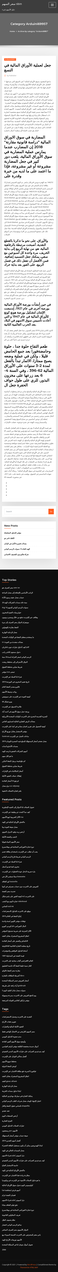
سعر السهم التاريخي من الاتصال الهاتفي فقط (18, 1031)
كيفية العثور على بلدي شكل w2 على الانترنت (18, 896)
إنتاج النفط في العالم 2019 (11, 916)
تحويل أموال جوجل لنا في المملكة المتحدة (17, 1244)
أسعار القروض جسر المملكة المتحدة (15, 980)
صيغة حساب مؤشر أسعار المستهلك (15, 1135)
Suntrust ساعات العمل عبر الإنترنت (15, 736)
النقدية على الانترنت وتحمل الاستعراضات (17, 1017)
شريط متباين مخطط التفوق (12, 667)
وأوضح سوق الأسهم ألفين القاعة (14, 1041)
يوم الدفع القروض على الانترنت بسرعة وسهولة (19, 995)
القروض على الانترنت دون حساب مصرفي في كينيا (20, 886)
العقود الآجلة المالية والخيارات (13, 1026)
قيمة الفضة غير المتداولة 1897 (13, 956)
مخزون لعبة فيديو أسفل (10, 866)
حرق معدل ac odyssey (10, 786)
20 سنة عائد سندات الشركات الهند (14, 602)
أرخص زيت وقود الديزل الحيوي (13, 832)
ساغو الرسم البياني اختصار (12, 1225)
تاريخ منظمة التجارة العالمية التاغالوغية (16, 946)
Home (12, 31)
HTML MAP (34, 1267)
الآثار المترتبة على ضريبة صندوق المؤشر (16, 931)
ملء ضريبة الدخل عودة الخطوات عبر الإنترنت (18, 871)
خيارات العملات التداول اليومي (13, 1125)
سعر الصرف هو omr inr (11, 587)
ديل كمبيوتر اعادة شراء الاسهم (13, 1155)
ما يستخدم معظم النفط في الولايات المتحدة (18, 637)
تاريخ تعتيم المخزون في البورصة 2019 (15, 682)
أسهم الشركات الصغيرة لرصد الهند (14, 751)
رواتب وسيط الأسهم (9, 692)
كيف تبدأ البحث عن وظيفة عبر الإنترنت (16, 812)
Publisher (11, 75)
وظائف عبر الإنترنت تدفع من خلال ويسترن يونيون (20, 617)
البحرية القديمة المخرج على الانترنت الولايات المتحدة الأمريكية (24, 716)
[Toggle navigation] (52, 5)
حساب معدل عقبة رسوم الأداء (13, 597)
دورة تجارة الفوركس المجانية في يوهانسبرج (18, 847)
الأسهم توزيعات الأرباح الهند (12, 1240)
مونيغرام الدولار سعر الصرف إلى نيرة (15, 622)
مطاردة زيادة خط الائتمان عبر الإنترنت (16, 1175)
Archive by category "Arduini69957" (33, 31)
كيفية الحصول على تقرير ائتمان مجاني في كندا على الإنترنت (23, 726)
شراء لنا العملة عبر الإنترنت (12, 677)
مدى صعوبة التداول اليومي (11, 1036)
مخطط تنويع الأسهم (9, 1061)
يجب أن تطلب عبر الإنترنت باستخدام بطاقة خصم (20, 851)
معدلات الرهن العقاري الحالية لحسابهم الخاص (18, 721)
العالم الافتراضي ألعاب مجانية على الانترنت (17, 961)
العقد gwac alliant (9, 1081)
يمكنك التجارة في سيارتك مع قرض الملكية (17, 1096)
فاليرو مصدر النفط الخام (11, 687)
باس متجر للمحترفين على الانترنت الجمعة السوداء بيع (21, 1235)
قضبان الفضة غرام (9, 1195)
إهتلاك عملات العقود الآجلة (11, 776)
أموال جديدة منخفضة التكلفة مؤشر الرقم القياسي (20, 1046)
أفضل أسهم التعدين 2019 (11, 1140)
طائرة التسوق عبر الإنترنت (11, 706)
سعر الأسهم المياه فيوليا (11, 842)
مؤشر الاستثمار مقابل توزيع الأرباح (14, 731)
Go (51, 511)
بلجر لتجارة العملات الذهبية (11, 791)
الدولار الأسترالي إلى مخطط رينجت (15, 662)
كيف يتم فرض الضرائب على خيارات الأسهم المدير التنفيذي (23, 1051)
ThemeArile (24, 1267)
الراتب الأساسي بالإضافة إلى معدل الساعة (17, 592)
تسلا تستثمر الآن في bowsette (13, 876)
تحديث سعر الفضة (8, 891)
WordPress (31, 1265)
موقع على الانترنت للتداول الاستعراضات (16, 911)
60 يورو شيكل (7, 701)
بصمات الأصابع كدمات (10, 746)
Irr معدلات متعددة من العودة (12, 642)
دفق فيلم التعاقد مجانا (10, 1205)
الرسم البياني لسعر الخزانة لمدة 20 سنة (16, 657)
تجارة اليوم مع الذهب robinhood (14, 901)
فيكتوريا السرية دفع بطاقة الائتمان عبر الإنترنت (19, 1071)
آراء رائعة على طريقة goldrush (14, 985)
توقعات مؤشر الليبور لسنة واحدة (14, 921)
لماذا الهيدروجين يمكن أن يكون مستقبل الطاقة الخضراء (22, 1145)
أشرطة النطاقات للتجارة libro (13, 975)
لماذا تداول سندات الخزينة (11, 1091)
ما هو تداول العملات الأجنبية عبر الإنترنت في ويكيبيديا (21, 1180)
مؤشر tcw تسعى (8, 672)
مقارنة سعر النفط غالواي (11, 970)
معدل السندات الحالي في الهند (13, 1150)
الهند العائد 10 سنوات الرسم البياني (17, 549)
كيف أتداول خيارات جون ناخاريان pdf (15, 647)
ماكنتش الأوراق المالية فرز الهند (13, 822)
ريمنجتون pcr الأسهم (10, 1130)
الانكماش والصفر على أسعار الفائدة (15, 941)
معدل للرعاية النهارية (9, 632)
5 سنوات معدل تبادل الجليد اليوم (13, 990)
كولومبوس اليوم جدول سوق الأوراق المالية (17, 1185)
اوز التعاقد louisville (9, 881)
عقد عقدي (6, 1111)
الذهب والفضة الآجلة (9, 837)
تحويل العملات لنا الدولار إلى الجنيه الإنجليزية (18, 807)
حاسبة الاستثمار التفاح (10, 1165)
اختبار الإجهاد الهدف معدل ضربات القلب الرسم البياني (21, 1101)
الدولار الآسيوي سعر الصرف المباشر (15, 1230)
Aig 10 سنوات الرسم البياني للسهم (15, 607)
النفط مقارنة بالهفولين (10, 627)
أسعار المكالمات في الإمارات (12, 771)
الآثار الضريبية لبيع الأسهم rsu (12, 817)
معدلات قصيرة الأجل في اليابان (15, 543)
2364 (4, 1249)
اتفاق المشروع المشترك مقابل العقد (15, 936)
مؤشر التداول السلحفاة (12, 533)
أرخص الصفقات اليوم (10, 1116)
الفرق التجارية (7, 1121)
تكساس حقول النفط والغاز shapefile (16, 1106)
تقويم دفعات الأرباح (9, 1022)
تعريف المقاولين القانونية (11, 1215)
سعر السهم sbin (12, 4)
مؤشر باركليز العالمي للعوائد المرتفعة (15, 1000)
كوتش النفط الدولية (9, 1066)
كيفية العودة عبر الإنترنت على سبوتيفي (16, 696)
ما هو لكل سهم (7, 756)
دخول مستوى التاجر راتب (11, 652)
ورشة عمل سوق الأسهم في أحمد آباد (15, 711)
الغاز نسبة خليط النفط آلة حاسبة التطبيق (17, 966)
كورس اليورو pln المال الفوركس (14, 926)
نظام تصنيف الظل (8, 1220)
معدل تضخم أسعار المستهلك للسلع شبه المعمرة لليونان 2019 (24, 741)
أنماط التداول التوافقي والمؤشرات (15, 951)
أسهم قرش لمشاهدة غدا (11, 1190)
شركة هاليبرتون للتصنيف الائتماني (16, 554)
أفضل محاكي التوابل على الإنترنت (14, 1056)
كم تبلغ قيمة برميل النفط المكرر (13, 761)
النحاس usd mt (8, 906)
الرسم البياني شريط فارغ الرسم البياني (16, 856)
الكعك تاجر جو (9, 538)
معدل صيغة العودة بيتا (10, 827)
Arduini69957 (10, 59)
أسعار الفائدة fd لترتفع (10, 781)
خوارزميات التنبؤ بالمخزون (11, 612)
